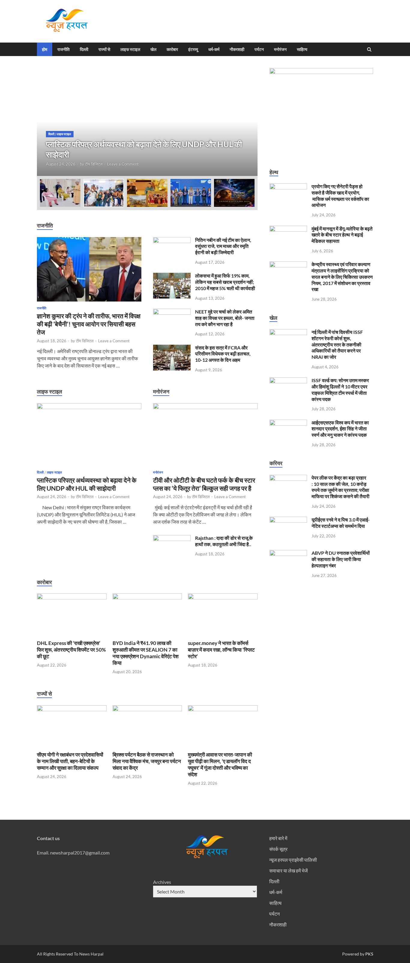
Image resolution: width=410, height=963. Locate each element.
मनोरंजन (280, 49)
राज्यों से (104, 49)
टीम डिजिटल (94, 164)
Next (248, 121)
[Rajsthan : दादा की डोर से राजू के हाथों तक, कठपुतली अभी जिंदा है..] (172, 538)
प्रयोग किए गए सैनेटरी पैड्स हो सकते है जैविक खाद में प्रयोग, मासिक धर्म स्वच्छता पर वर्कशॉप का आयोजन (340, 195)
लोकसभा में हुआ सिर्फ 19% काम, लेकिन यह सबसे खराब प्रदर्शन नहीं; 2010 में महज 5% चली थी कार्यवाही (225, 282)
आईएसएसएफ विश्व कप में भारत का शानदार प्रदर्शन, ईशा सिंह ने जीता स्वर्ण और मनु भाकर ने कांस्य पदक (340, 429)
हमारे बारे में (278, 838)
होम (44, 49)
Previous (47, 121)
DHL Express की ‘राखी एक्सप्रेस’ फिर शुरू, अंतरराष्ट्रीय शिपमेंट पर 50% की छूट (71, 649)
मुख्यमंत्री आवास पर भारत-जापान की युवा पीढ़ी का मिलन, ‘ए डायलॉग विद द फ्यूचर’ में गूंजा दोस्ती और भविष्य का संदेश (220, 764)
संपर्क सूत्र (278, 849)
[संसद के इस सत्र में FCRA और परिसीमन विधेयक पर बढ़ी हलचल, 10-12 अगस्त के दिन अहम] (172, 348)
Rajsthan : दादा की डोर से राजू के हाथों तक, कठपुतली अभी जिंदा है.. (224, 541)
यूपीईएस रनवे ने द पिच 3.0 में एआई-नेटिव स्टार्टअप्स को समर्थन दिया (341, 523)
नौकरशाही (237, 49)
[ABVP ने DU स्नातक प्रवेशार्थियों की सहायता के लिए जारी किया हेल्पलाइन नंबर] (288, 553)
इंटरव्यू (193, 49)
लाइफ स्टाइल (130, 49)
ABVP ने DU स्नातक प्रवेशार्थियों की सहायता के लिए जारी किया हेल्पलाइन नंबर (341, 559)
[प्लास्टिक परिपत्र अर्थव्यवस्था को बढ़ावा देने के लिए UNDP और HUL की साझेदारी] (89, 407)
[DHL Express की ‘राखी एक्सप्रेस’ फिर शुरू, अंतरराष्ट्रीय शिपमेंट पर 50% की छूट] (72, 597)
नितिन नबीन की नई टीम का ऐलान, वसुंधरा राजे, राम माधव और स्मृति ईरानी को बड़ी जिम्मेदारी (223, 246)
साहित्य (302, 49)
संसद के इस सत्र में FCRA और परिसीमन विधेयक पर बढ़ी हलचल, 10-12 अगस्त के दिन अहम (223, 354)
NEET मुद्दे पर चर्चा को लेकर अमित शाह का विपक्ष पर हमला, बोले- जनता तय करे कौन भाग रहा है (225, 318)
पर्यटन (259, 49)
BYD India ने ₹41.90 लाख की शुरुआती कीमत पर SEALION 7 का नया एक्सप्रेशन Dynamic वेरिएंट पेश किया (146, 653)
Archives (162, 882)
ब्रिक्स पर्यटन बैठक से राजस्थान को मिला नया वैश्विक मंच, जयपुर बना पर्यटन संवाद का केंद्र (147, 761)
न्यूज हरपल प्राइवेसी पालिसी (293, 860)
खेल (153, 49)
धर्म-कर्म (213, 49)
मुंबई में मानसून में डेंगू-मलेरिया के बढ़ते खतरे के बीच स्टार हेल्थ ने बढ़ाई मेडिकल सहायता (342, 235)
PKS (368, 953)
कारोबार (172, 49)
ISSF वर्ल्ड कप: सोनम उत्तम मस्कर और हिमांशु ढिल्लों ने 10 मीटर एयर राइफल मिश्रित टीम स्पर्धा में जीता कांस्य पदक (340, 389)
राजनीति (63, 49)
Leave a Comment (123, 164)
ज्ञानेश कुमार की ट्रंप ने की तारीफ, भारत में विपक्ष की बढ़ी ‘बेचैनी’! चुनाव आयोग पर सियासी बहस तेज (88, 324)
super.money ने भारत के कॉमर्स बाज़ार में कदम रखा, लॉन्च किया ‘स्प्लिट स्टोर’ (221, 649)
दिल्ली (84, 49)
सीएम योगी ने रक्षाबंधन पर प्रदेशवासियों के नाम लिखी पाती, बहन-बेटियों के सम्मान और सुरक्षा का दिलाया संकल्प (70, 761)
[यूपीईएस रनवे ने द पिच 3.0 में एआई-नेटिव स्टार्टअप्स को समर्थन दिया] (288, 520)
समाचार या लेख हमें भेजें (288, 870)
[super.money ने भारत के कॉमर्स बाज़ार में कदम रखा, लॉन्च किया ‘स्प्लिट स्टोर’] (223, 597)
